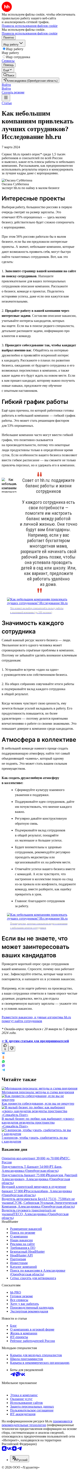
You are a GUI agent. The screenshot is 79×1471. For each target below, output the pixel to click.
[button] (6, 85)
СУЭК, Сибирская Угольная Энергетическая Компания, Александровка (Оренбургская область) (39, 1204)
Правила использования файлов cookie (30, 33)
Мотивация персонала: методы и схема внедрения (38, 1092)
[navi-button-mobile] (6, 97)
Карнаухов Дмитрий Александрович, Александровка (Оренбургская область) (39, 1179)
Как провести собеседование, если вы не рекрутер (38, 1103)
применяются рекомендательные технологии (37, 1423)
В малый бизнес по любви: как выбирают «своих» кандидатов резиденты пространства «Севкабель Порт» (38, 1122)
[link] (9, 75)
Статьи (7, 103)
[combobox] (19, 1458)
